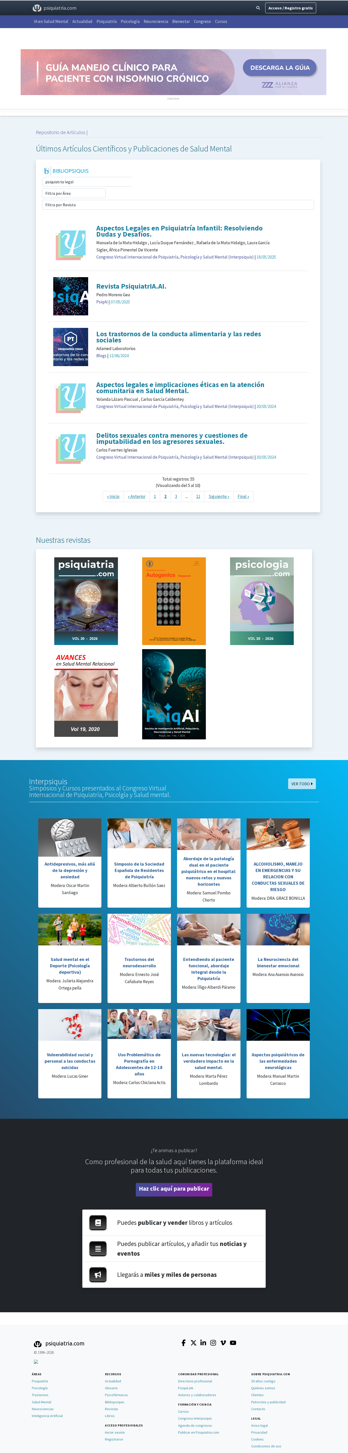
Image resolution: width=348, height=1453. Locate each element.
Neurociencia (156, 21)
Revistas (111, 1409)
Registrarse (114, 1439)
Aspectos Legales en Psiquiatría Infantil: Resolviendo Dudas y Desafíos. (179, 231)
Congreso (202, 21)
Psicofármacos (116, 1395)
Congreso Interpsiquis (195, 1418)
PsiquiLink (185, 1388)
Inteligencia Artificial (47, 1415)
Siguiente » (219, 496)
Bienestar (181, 21)
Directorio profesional (195, 1381)
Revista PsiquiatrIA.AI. (131, 286)
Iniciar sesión (115, 1432)
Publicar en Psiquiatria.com (198, 1432)
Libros (110, 1415)
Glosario (111, 1388)
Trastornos (40, 1395)
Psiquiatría (107, 21)
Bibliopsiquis (114, 1402)
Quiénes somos (263, 1388)
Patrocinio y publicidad (268, 1402)
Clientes (257, 1395)
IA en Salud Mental (51, 21)
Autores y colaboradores (197, 1395)
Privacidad (259, 1432)
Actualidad (82, 21)
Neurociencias (43, 1409)
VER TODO (301, 783)
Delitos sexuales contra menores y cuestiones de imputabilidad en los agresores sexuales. (172, 438)
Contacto (258, 1409)
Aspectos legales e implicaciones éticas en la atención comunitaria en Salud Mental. (180, 387)
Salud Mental (41, 1402)
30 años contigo (263, 1381)
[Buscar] (258, 8)
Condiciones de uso (266, 1446)
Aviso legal (259, 1425)
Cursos (221, 21)
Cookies (257, 1439)
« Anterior (136, 496)
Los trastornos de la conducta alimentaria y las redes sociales (178, 336)
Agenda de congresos (195, 1425)
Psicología (130, 21)
